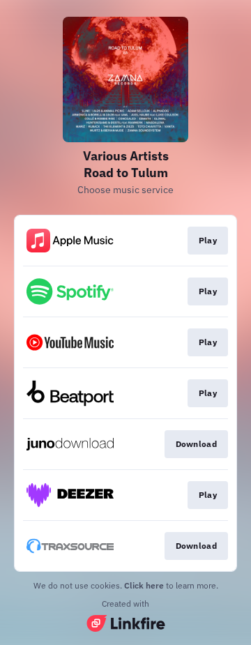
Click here (144, 585)
